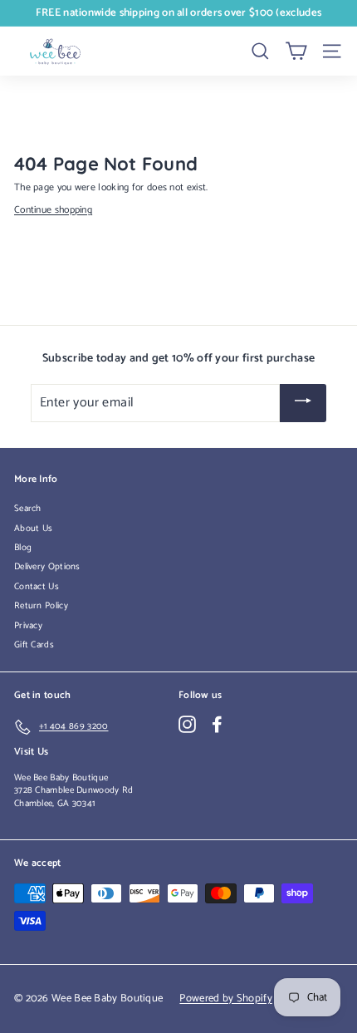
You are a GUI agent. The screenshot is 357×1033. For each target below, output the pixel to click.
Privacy (28, 625)
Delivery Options (47, 566)
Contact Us (36, 586)
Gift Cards (34, 644)
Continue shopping (53, 210)
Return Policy (41, 605)
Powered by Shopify (225, 998)
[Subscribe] (303, 403)
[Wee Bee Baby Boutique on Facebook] (217, 724)
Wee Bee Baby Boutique (61, 777)
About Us (33, 528)
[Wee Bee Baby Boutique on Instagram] (187, 724)
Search (28, 508)
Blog (23, 547)
